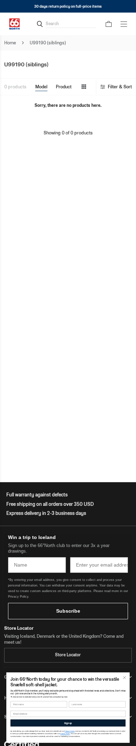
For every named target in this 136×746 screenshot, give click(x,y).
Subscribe (68, 611)
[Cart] (109, 24)
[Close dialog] (124, 677)
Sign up (68, 723)
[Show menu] (124, 24)
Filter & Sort (120, 87)
